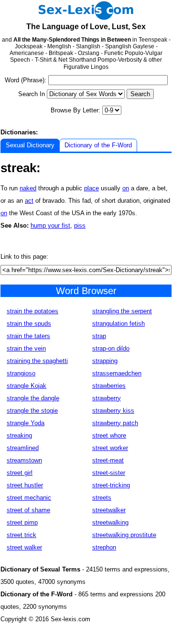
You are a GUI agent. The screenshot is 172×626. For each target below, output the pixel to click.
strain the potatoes (32, 311)
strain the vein (26, 348)
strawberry (106, 398)
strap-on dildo (110, 348)
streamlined (23, 447)
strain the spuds (29, 323)
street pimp (22, 522)
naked (28, 188)
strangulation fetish (118, 323)
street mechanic (29, 497)
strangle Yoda (25, 423)
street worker (110, 447)
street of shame (28, 510)
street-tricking (111, 485)
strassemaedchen (116, 373)
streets (101, 497)
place (91, 188)
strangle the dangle (33, 398)
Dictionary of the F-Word (98, 145)
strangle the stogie (32, 410)
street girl (19, 472)
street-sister (108, 472)
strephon (104, 547)
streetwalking (110, 522)
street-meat (108, 460)
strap (99, 336)
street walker (24, 547)
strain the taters (28, 336)
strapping (105, 360)
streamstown (24, 460)
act (29, 200)
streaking (19, 435)
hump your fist (50, 225)
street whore (109, 435)
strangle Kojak (26, 385)
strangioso (21, 373)
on (125, 188)
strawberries (109, 385)
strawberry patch (115, 423)
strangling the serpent (122, 311)
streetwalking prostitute (124, 534)
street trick (21, 534)
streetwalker (109, 510)
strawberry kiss (113, 410)
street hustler (25, 485)
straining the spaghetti (37, 360)
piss (80, 225)
